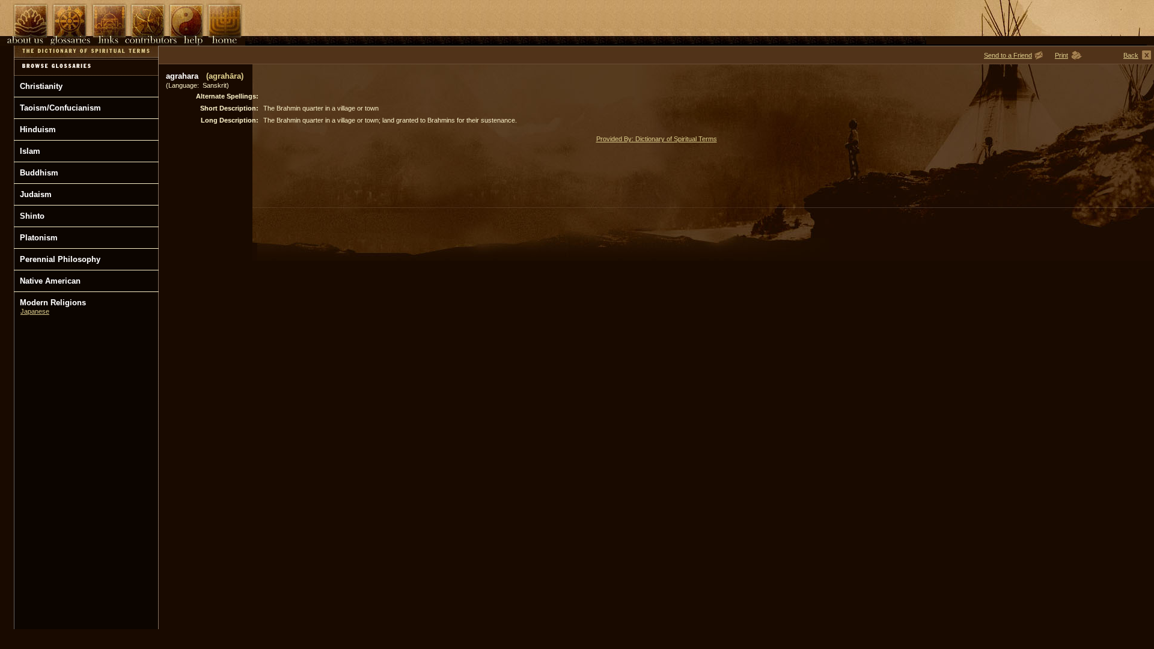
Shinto (32, 216)
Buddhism (39, 172)
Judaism (36, 194)
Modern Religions (53, 302)
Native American (50, 280)
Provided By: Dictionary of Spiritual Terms (656, 138)
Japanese (34, 311)
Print (1061, 55)
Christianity (41, 86)
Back (1130, 55)
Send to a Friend (1008, 55)
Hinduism (38, 129)
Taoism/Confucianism (60, 107)
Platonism (39, 237)
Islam (30, 151)
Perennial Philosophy (60, 259)
